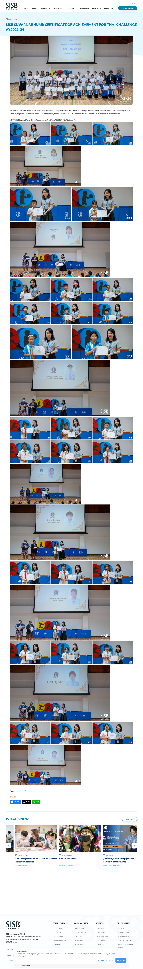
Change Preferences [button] (106, 960)
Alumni (53, 865)
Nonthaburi (79, 944)
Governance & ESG (124, 932)
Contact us (100, 944)
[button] (134, 845)
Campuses (71, 8)
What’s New (96, 8)
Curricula (57, 932)
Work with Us (101, 940)
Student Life (84, 8)
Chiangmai (79, 940)
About (34, 8)
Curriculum (58, 8)
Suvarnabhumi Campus (14, 865)
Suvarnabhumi (80, 932)
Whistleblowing (123, 936)
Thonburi (78, 936)
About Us (121, 928)
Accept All (121, 960)
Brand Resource (102, 936)
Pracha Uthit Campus (62, 865)
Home (26, 8)
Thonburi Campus (99, 865)
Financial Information (125, 940)
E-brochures (58, 936)
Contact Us (108, 8)
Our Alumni (58, 944)
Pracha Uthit (79, 928)
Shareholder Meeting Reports (125, 945)
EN (132, 3)
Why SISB (100, 928)
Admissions (45, 8)
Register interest (60, 940)
